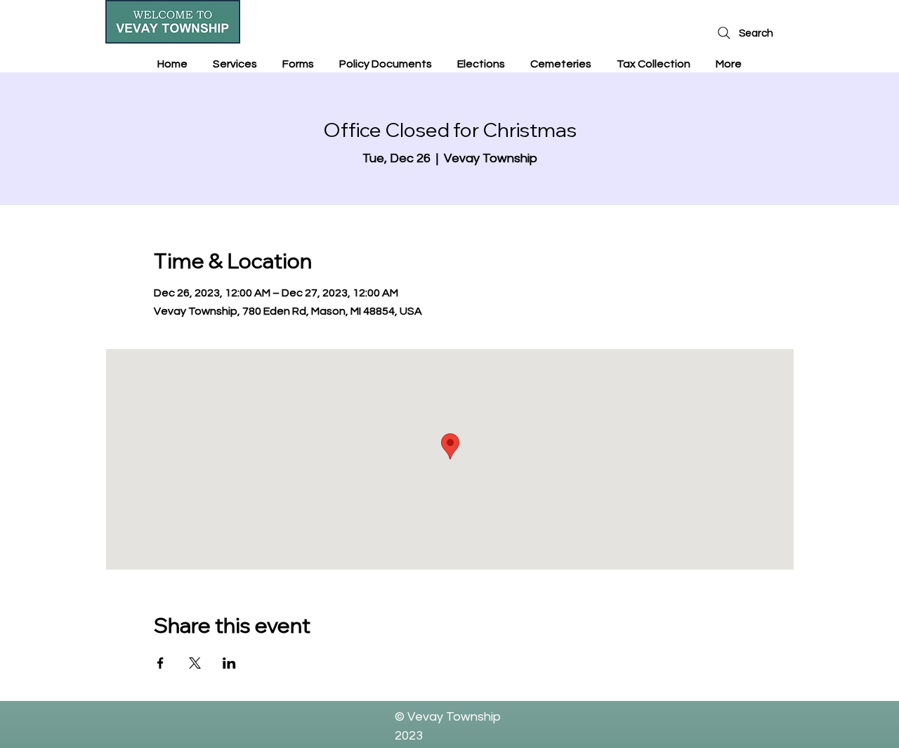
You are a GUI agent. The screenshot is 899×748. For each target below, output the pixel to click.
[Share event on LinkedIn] (229, 663)
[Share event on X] (195, 663)
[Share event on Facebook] (160, 663)
